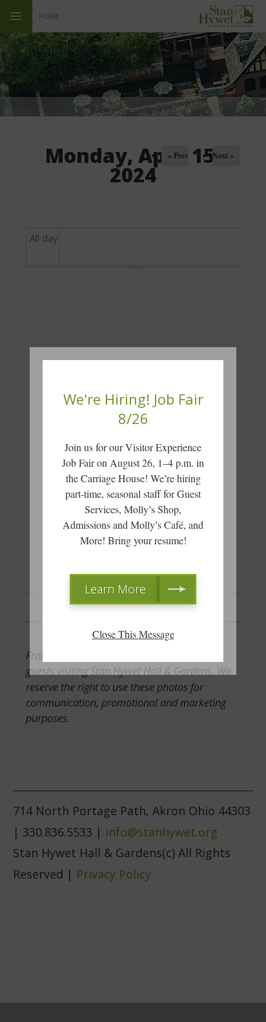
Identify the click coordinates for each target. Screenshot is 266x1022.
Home (49, 16)
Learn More (115, 589)
